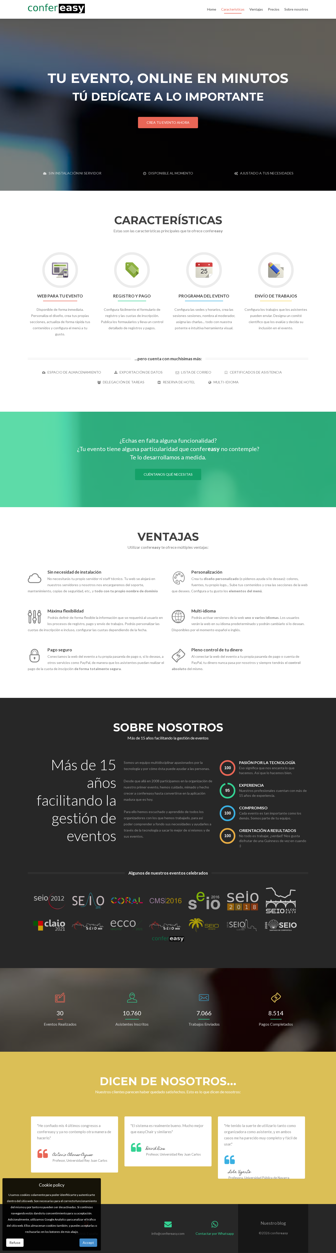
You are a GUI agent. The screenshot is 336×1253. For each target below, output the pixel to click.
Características (232, 9)
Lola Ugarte (240, 1172)
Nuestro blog (273, 1223)
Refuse (14, 1242)
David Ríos (155, 1149)
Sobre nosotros (296, 9)
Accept (88, 1242)
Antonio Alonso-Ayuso (73, 1155)
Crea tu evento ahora (168, 122)
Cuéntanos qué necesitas (168, 474)
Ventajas (256, 9)
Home (211, 9)
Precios (273, 9)
